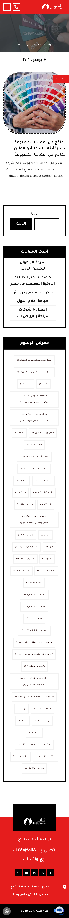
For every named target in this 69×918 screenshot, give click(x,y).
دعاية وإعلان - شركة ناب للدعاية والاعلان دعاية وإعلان (34, 681)
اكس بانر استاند (43, 481)
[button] (7, 7)
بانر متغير (45, 504)
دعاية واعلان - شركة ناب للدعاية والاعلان (34, 697)
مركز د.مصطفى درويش (32, 293)
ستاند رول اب (20, 756)
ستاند (22, 721)
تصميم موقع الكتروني (34, 607)
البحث (34, 215)
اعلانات (19, 433)
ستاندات (34, 732)
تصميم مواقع (34, 583)
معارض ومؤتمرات (34, 768)
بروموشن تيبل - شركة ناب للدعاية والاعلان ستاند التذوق (34, 519)
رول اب (21, 709)
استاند (43, 384)
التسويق (21, 481)
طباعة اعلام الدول (32, 301)
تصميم (47, 559)
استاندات (25, 384)
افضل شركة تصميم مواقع (34, 469)
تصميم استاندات (46, 571)
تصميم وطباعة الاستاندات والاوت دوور (34, 654)
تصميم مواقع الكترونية (34, 595)
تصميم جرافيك (21, 571)
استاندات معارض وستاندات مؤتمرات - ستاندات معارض (34, 399)
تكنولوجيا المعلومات (34, 666)
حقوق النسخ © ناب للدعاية (34, 910)
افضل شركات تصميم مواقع (34, 457)
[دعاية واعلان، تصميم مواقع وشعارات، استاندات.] (52, 6)
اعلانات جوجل (34, 445)
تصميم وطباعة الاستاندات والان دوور (34, 642)
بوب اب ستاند (25, 535)
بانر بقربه (20, 492)
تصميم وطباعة (34, 618)
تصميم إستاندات (25, 559)
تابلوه (49, 547)
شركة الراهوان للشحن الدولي (33, 266)
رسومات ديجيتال (43, 709)
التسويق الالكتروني (43, 492)
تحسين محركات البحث (26, 547)
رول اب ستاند (42, 721)
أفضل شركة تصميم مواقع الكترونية (34, 372)
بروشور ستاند (25, 504)
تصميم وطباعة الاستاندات (34, 630)
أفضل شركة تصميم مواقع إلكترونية (34, 360)
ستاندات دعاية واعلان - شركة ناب (34, 744)
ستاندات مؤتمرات (45, 756)
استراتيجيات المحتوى (43, 433)
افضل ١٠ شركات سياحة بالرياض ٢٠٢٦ (32, 313)
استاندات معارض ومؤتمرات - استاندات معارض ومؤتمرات (34, 417)
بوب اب (45, 535)
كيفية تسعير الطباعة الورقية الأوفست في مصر (32, 281)
